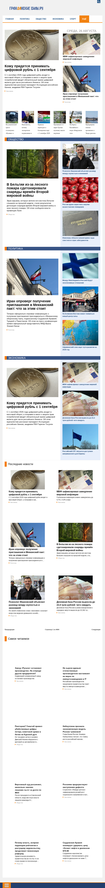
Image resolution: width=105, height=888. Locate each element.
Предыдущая (9, 629)
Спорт (73, 19)
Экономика (58, 19)
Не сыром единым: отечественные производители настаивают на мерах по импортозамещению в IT (76, 673)
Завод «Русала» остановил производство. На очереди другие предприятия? (28, 671)
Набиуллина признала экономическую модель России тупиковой (74, 729)
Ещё (84, 19)
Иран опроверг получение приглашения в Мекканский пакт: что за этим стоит (81, 96)
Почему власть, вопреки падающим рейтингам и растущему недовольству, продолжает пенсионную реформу (27, 848)
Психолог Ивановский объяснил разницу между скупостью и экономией (27, 605)
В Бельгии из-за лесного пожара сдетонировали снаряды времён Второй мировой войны (28, 189)
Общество (41, 19)
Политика (25, 19)
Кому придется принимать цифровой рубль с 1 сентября (30, 68)
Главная (9, 19)
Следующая (96, 629)
